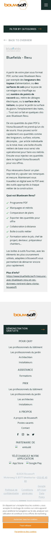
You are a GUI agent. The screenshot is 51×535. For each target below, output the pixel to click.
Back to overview (20, 40)
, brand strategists (25, 501)
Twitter (33, 434)
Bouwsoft (29, 473)
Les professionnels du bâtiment (25, 347)
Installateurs (25, 362)
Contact (25, 427)
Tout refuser (25, 525)
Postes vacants (25, 422)
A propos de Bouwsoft (25, 417)
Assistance (25, 370)
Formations (25, 375)
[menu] (46, 5)
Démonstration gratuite (16, 329)
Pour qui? (25, 341)
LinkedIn (28, 434)
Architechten (25, 357)
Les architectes (25, 399)
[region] (25, 518)
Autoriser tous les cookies (25, 519)
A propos (25, 411)
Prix (25, 383)
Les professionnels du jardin (25, 352)
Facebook (18, 434)
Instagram (23, 434)
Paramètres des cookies (26, 531)
